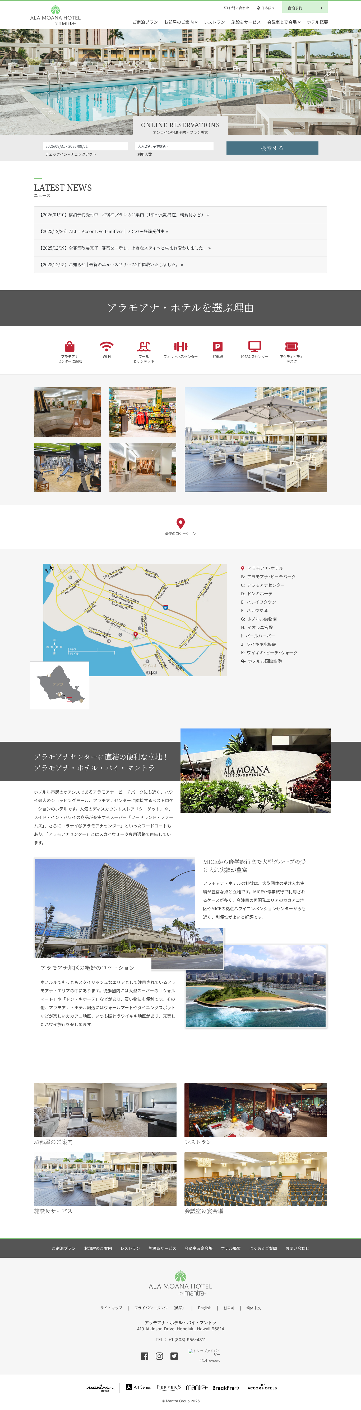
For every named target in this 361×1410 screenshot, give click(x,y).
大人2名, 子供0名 (151, 146)
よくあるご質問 (263, 1248)
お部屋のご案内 (179, 22)
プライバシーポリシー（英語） (160, 1307)
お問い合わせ (238, 8)
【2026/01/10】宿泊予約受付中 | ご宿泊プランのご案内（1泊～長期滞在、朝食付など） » (124, 215)
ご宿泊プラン (145, 22)
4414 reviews (210, 1360)
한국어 (228, 1307)
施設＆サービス (246, 22)
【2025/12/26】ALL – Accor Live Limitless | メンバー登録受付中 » (103, 231)
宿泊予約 (295, 8)
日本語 (266, 7)
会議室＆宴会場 (282, 22)
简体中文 (253, 1308)
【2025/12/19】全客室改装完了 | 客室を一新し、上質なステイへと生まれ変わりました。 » (125, 248)
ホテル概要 (317, 22)
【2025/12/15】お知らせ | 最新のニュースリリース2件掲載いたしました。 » (111, 264)
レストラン (214, 22)
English (204, 1307)
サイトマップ (111, 1307)
